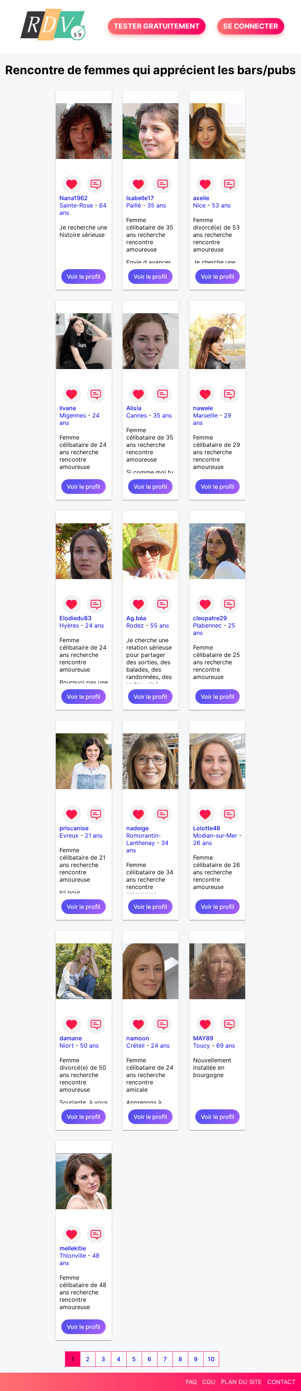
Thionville (72, 1255)
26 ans (202, 842)
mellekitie (72, 1248)
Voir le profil (83, 276)
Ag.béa (136, 618)
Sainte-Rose (76, 205)
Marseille (205, 415)
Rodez (135, 625)
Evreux (69, 835)
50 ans (89, 1045)
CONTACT (281, 1381)
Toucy (201, 1045)
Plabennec (207, 625)
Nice (199, 205)
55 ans (159, 625)
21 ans (93, 835)
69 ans (225, 1045)
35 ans (156, 205)
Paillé (133, 205)
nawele (203, 408)
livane (67, 408)
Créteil (135, 1045)
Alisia (133, 408)
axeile (201, 198)
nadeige (137, 828)
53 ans (221, 205)
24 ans (94, 625)
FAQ (191, 1381)
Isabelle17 (140, 198)
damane (70, 1038)
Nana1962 (73, 198)
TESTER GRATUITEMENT (157, 26)
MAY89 (203, 1038)
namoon (137, 1038)
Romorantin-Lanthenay (143, 839)
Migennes (72, 415)
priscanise (73, 828)
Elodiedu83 (75, 618)
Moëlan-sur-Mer (215, 835)
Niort (66, 1045)
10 (211, 1359)
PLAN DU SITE (241, 1381)
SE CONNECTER (250, 26)
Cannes (136, 415)
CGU (208, 1381)
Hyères (69, 625)
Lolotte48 (206, 828)
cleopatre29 (210, 618)
